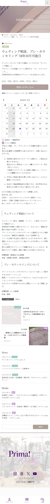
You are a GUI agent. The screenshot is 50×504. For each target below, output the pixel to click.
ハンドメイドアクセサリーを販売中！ (16, 368)
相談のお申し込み (25, 87)
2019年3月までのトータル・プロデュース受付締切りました (34, 314)
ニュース (14, 357)
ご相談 (42, 502)
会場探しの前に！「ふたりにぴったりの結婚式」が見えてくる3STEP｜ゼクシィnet (25, 396)
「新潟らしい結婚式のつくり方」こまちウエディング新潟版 (15, 335)
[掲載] (38, 336)
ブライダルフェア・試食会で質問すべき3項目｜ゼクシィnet (25, 406)
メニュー (26, 502)
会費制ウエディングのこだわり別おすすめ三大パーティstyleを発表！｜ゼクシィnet (25, 416)
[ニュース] (11, 315)
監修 (13, 392)
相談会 (6, 47)
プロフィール (9, 502)
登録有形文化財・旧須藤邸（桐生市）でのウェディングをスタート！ (24, 378)
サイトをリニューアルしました (13, 359)
